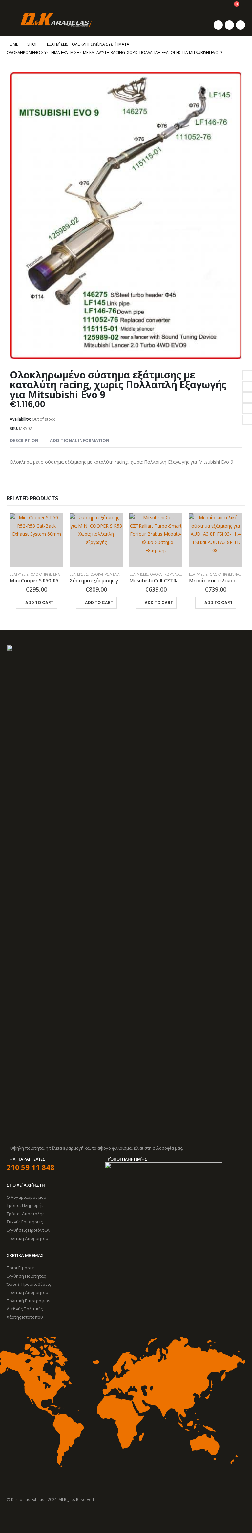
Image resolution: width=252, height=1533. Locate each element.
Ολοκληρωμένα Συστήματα (55, 574)
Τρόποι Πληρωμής (25, 1205)
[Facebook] (218, 25)
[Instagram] (240, 25)
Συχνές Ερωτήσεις (25, 1222)
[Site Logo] (56, 20)
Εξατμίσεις (19, 574)
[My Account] (217, 7)
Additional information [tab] (79, 440)
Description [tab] (24, 440)
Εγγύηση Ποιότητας (26, 1276)
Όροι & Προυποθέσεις (29, 1284)
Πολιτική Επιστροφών (28, 1301)
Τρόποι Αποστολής (25, 1214)
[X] (229, 25)
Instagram (36, 1517)
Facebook (12, 1517)
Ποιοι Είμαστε (20, 1268)
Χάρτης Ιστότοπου (25, 1317)
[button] (11, 19)
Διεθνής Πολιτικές (25, 1309)
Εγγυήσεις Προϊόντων (28, 1230)
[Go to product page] (36, 540)
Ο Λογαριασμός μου (26, 1197)
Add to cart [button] (39, 602)
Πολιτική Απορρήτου (27, 1238)
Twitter (24, 1517)
